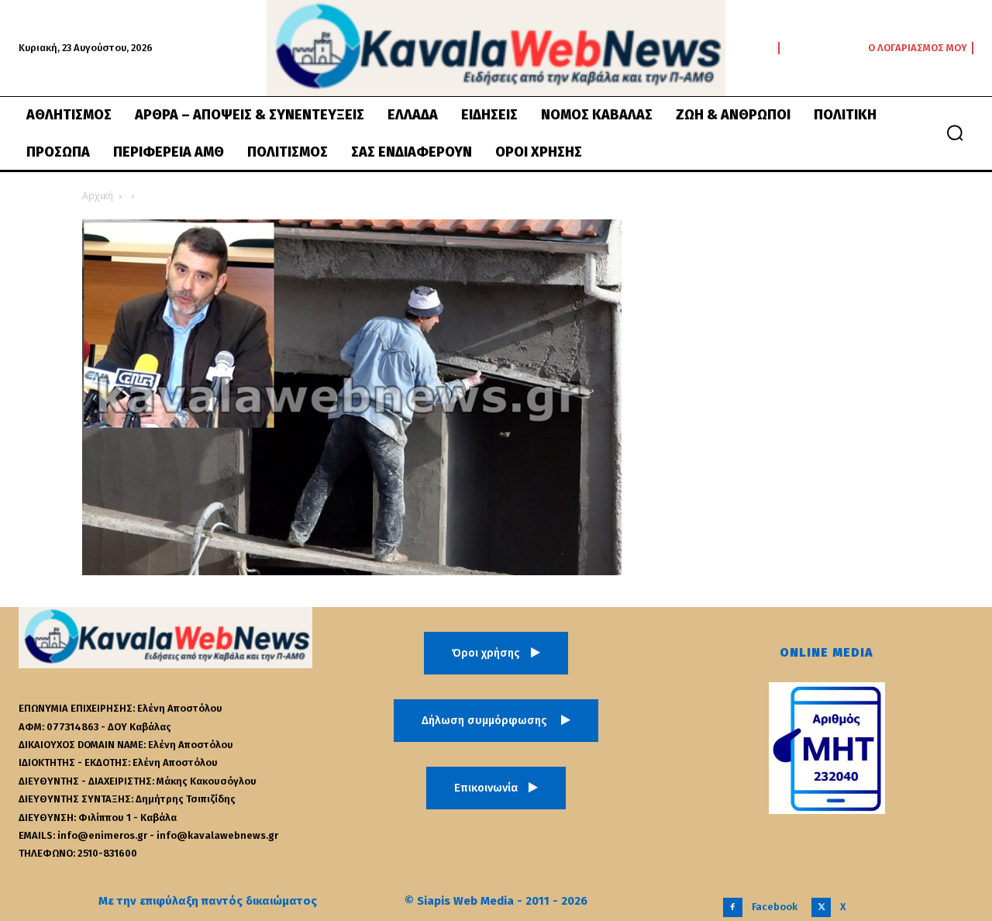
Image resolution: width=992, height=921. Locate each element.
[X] (821, 907)
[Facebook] (732, 907)
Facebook (774, 906)
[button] (954, 132)
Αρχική (97, 195)
